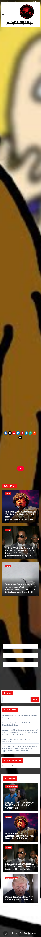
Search (7, 693)
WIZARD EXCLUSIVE (20, 22)
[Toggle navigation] (3, 14)
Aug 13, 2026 (28, 519)
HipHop (8, 493)
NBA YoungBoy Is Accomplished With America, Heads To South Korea (20, 514)
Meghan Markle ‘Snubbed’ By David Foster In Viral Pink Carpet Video (19, 805)
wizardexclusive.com (14, 519)
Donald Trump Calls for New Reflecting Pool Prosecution (19, 898)
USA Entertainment (12, 786)
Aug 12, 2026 (28, 556)
